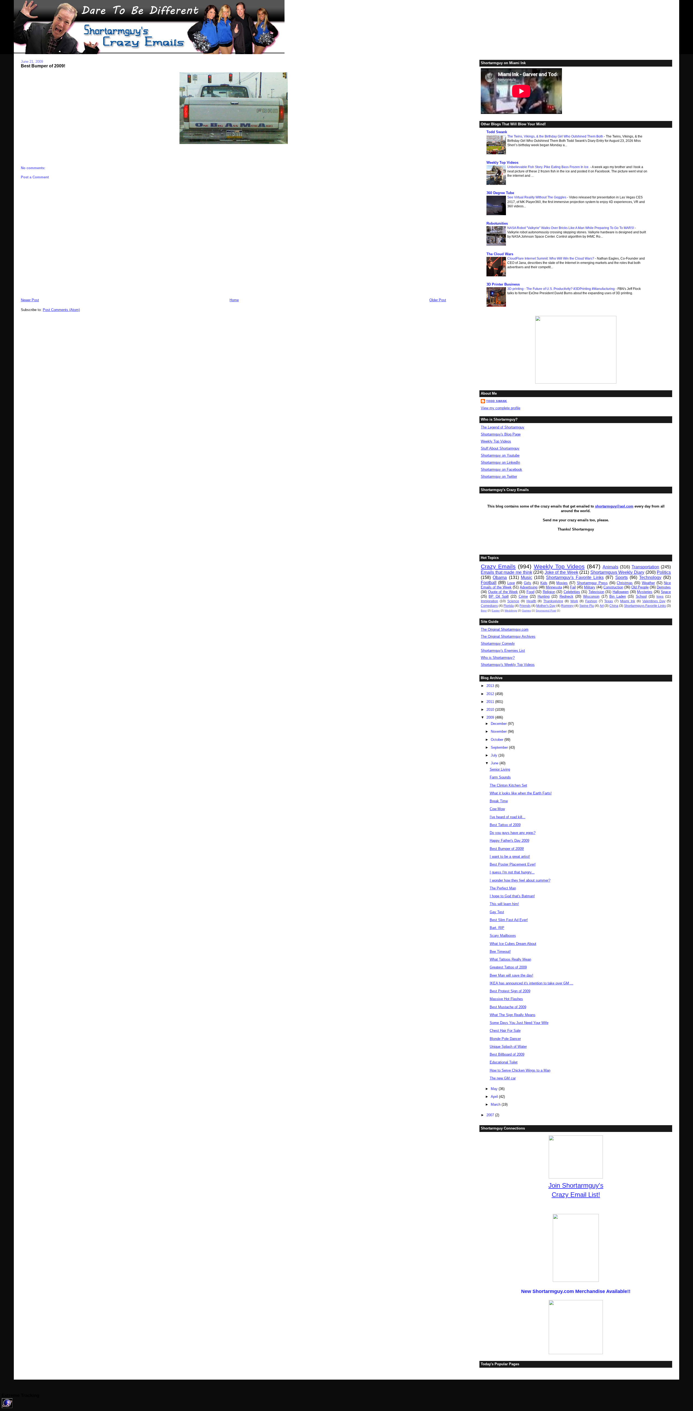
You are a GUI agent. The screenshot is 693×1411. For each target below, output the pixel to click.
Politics (664, 572)
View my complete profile (500, 408)
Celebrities (572, 592)
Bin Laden (617, 596)
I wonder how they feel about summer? (520, 880)
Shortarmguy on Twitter (499, 476)
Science (513, 601)
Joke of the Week (561, 572)
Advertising (528, 587)
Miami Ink (627, 601)
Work (574, 601)
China (613, 605)
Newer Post (30, 300)
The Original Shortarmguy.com (504, 629)
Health (531, 601)
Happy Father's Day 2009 (509, 841)
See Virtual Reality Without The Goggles (537, 197)
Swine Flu (586, 605)
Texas (608, 601)
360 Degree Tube (500, 193)
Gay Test (497, 912)
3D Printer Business (503, 284)
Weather (648, 583)
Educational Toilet (504, 1062)
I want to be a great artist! (510, 857)
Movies (562, 583)
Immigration (489, 601)
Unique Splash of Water (508, 1047)
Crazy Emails (498, 566)
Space (666, 592)
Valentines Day (653, 601)
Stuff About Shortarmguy (500, 448)
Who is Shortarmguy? (498, 658)
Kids (543, 583)
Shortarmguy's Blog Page (501, 434)
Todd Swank (496, 132)
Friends (525, 605)
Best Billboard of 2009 (507, 1054)
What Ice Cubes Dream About (513, 944)
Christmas (625, 583)
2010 (490, 710)
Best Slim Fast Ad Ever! (509, 920)
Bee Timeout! (500, 952)
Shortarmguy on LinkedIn (500, 462)
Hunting (544, 596)
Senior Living (500, 769)
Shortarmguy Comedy (498, 643)
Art (602, 605)
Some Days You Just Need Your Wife (519, 1023)
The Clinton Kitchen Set (508, 785)
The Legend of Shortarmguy (502, 427)
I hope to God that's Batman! (512, 896)
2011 (490, 702)
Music (526, 577)
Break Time (499, 801)
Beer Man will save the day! (511, 975)
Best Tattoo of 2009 (505, 825)
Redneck (566, 596)
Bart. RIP (497, 928)
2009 (490, 717)
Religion (549, 592)
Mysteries (644, 592)
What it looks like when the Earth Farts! (521, 793)
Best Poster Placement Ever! (513, 864)
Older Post (437, 300)
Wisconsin (591, 596)
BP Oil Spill (499, 596)
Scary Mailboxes (503, 936)
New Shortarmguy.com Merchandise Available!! (575, 1291)
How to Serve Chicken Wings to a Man (520, 1070)
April (495, 1097)
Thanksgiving (553, 601)
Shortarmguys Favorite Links (645, 605)
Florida (509, 605)
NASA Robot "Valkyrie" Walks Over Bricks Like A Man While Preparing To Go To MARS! (571, 228)
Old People (640, 587)
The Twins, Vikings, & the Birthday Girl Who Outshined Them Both (555, 136)
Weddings (511, 610)
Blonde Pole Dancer (505, 1039)
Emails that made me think (506, 572)
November (499, 731)
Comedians (489, 605)
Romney (567, 605)
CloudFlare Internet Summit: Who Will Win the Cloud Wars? (551, 258)
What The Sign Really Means (512, 1015)
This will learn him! (504, 904)
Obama (500, 577)
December (499, 724)
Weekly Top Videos (502, 163)
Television (596, 592)
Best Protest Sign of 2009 (510, 991)
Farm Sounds (500, 777)
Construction (613, 587)
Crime (523, 596)
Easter (496, 610)
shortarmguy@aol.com (614, 506)
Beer (484, 610)
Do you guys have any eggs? (512, 833)
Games (526, 610)
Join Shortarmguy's (575, 1185)
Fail (573, 587)
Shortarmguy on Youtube (500, 455)
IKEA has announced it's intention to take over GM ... (531, 983)
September (500, 747)
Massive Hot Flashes (506, 999)
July (494, 755)
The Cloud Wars (499, 254)
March (496, 1104)
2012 (490, 694)
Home (234, 300)
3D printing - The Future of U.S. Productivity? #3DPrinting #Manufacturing (561, 289)
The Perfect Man (503, 888)
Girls (527, 583)
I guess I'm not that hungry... (512, 872)
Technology (650, 577)
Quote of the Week (503, 592)
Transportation (645, 567)
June (495, 763)
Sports (621, 577)
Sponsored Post (546, 610)
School (641, 596)
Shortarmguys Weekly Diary (617, 572)
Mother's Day (545, 605)
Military (589, 587)
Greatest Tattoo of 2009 (508, 967)
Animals (610, 567)
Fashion (591, 601)
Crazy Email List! (576, 1194)
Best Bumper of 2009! (43, 65)
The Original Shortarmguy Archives (508, 636)
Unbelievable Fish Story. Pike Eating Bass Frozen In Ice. (548, 167)
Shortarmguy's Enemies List (503, 651)
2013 (490, 686)
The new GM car (503, 1078)
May (495, 1089)
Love (511, 583)
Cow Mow (497, 809)
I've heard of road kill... (507, 817)
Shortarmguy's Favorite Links (575, 577)
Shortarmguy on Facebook (501, 469)
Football (488, 582)
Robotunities (497, 223)
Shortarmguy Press (592, 583)
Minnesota (554, 587)
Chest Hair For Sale (505, 1031)
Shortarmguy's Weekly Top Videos (508, 665)
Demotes (664, 587)
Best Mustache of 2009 (508, 1007)
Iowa (659, 596)
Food (530, 592)
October (497, 740)
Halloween (621, 592)
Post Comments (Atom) (61, 310)
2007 (490, 1115)
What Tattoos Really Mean (510, 959)
